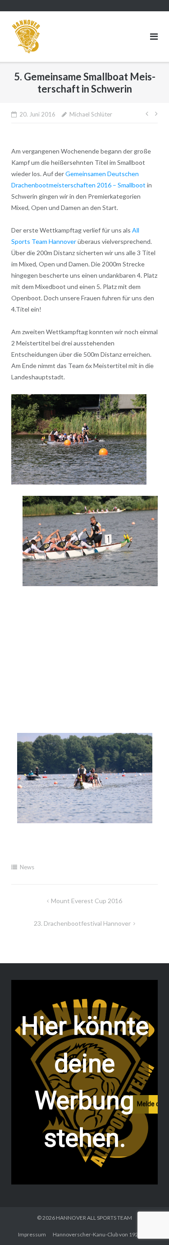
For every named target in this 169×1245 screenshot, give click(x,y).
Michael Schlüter (90, 114)
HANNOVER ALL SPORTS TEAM (94, 1217)
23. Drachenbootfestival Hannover (82, 923)
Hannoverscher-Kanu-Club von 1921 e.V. (102, 1234)
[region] (84, 1082)
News (27, 867)
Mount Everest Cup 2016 (86, 901)
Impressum (32, 1234)
